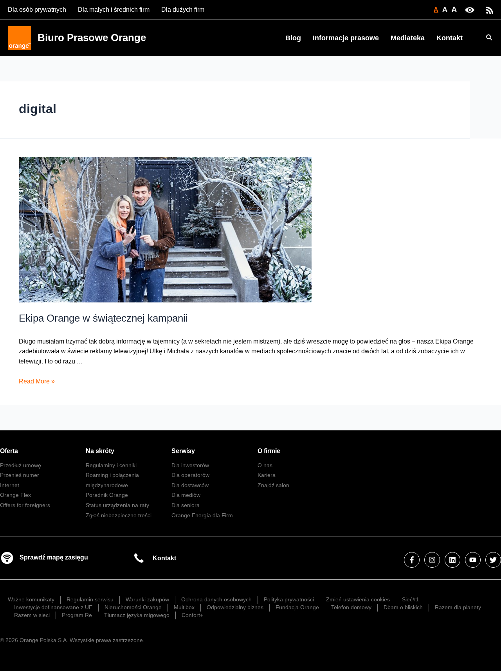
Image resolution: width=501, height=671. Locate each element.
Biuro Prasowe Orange (92, 37)
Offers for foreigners (25, 505)
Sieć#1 (410, 599)
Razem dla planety (458, 607)
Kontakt (449, 38)
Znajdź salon (273, 485)
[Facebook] (412, 560)
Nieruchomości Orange (133, 607)
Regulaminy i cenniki (111, 465)
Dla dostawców (190, 485)
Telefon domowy (351, 607)
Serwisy (183, 451)
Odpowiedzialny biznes (235, 607)
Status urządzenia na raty (117, 505)
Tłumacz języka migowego (136, 615)
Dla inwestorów (190, 465)
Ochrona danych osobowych (216, 599)
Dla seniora (185, 505)
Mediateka (408, 38)
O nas (265, 465)
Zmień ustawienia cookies (358, 599)
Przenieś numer (19, 475)
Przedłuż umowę (20, 465)
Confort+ (192, 615)
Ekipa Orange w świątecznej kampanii (103, 318)
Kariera (267, 475)
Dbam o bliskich (403, 607)
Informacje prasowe (346, 38)
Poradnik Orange (107, 495)
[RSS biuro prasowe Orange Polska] (489, 9)
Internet (9, 485)
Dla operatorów (190, 475)
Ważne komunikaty (31, 599)
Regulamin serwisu (90, 599)
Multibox (184, 607)
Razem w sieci (32, 615)
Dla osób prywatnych (37, 9)
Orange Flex (15, 495)
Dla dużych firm (182, 9)
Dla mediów (185, 495)
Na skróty (100, 451)
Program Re (77, 615)
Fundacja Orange (297, 607)
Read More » (37, 381)
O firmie (269, 451)
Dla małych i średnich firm (114, 9)
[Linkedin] (452, 560)
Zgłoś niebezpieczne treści (118, 515)
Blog (293, 38)
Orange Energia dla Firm (202, 515)
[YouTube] (473, 560)
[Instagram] (432, 560)
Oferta (9, 451)
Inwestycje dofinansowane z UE (53, 607)
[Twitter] (493, 560)
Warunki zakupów (147, 599)
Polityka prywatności (289, 599)
